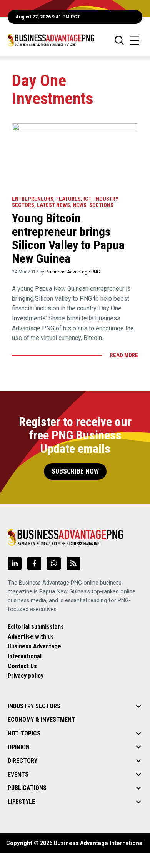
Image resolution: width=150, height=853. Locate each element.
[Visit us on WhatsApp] (54, 563)
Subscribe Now (75, 471)
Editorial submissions (36, 626)
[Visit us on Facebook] (34, 563)
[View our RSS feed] (73, 563)
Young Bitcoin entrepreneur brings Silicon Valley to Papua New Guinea (68, 238)
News (80, 205)
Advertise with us (31, 636)
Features (68, 199)
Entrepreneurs (32, 199)
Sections (101, 205)
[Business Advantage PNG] (51, 40)
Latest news (53, 205)
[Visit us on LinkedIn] (15, 563)
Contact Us (22, 666)
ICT (87, 199)
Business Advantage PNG (72, 272)
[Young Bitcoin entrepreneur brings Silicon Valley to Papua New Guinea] (75, 155)
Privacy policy (25, 675)
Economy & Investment (41, 719)
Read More (124, 355)
